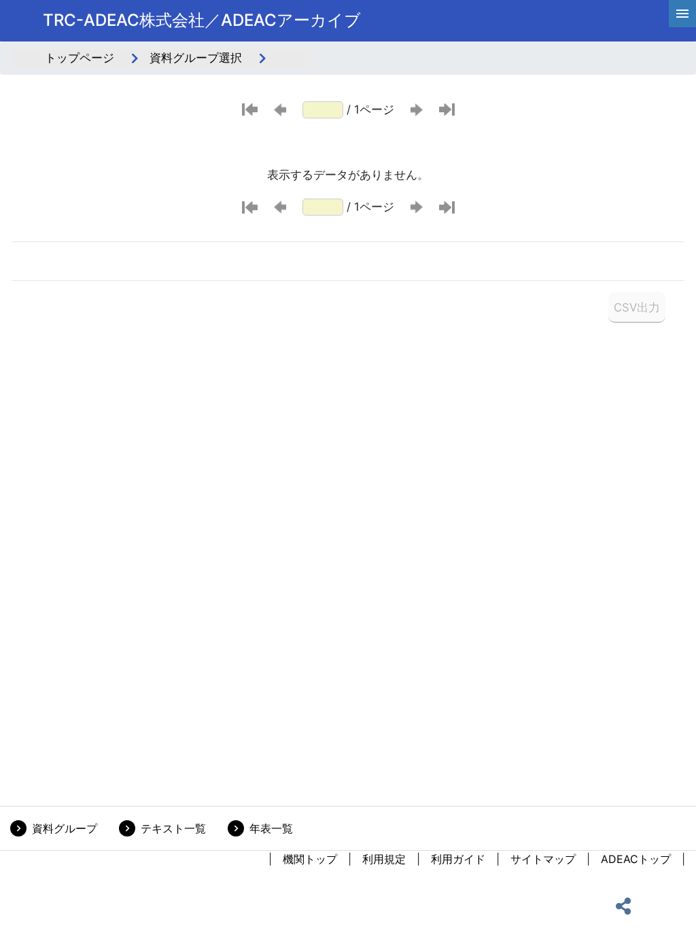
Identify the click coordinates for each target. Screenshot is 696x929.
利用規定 (384, 859)
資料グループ (64, 828)
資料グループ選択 (196, 58)
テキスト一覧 (173, 828)
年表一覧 (271, 828)
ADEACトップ (636, 859)
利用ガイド (458, 859)
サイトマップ (543, 859)
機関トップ (310, 859)
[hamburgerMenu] (682, 13)
